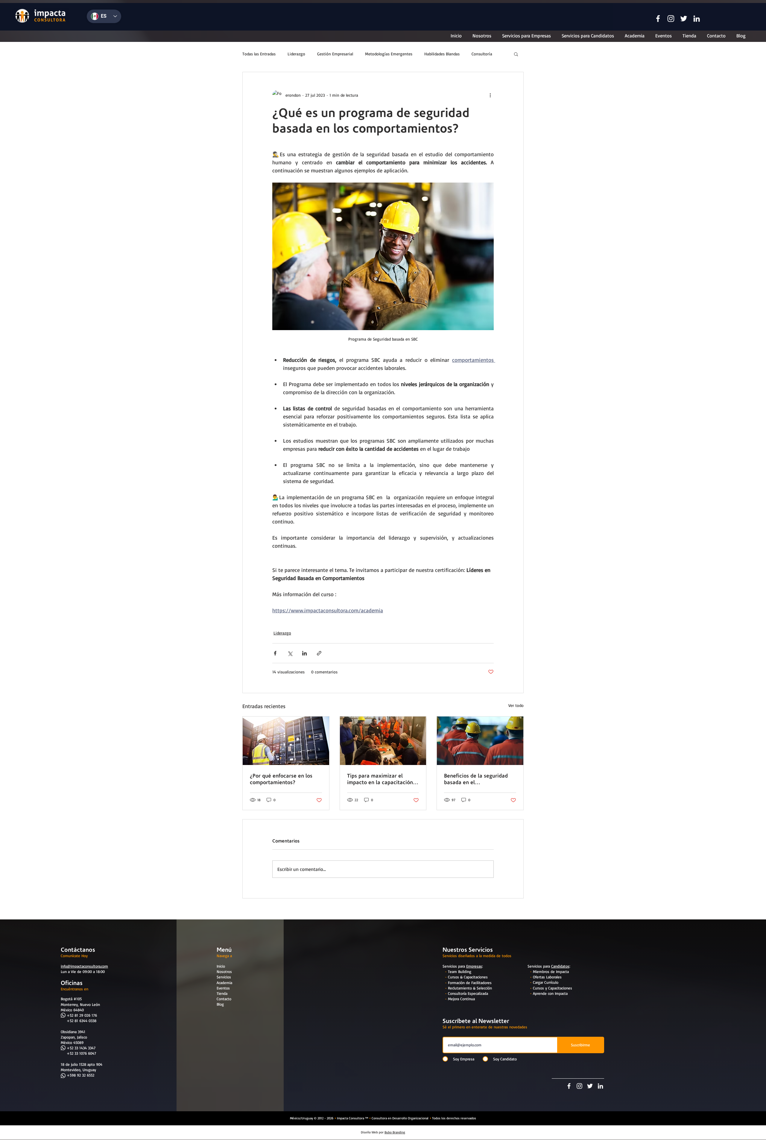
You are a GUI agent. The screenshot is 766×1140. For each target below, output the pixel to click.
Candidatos (560, 966)
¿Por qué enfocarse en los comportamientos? (281, 779)
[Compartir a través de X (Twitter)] (290, 653)
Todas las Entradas (259, 53)
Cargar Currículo (545, 982)
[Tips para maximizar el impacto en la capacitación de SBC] (383, 741)
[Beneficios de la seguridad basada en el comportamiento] (480, 741)
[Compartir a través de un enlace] (319, 653)
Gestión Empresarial (335, 53)
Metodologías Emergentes (388, 53)
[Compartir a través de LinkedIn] (304, 653)
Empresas (474, 966)
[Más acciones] (490, 94)
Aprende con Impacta (550, 993)
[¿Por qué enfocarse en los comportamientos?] (286, 741)
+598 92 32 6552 (80, 1075)
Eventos (223, 988)
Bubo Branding (394, 1132)
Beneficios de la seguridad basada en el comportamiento (476, 779)
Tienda (222, 993)
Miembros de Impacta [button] (551, 971)
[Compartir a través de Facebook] (275, 653)
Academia (224, 982)
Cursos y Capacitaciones (552, 988)
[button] (657, 18)
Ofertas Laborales (547, 976)
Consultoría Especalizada (468, 993)
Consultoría (482, 53)
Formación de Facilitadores (470, 982)
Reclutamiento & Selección (470, 988)
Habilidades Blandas (442, 53)
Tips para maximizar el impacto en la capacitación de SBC (380, 779)
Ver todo (516, 705)
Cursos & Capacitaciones (468, 976)
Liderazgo (296, 53)
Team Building (459, 971)
